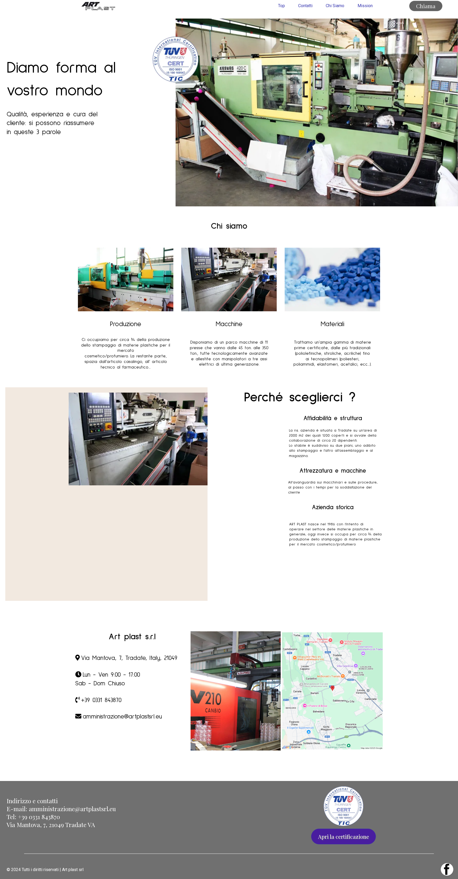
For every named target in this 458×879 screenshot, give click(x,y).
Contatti (305, 5)
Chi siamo (335, 5)
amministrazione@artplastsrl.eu (72, 809)
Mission (365, 5)
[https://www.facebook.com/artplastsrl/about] (343, 869)
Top (281, 5)
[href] (332, 690)
